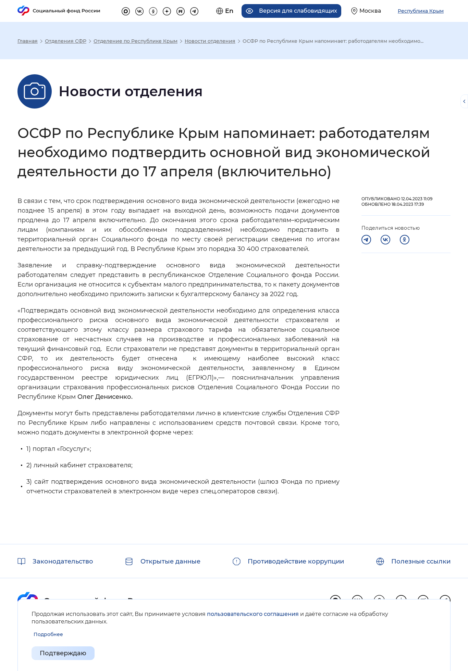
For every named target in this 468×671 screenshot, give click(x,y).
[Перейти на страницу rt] (180, 10)
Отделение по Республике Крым (135, 41)
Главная (27, 41)
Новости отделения (210, 41)
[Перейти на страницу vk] (139, 10)
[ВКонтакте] (385, 239)
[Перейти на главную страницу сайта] (58, 10)
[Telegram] (366, 239)
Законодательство (63, 561)
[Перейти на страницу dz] (167, 10)
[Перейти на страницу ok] (153, 10)
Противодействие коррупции (296, 561)
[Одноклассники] (404, 239)
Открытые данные (170, 561)
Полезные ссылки (421, 561)
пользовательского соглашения (253, 614)
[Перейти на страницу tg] (194, 10)
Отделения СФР (65, 41)
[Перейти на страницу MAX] (126, 10)
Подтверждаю (63, 653)
